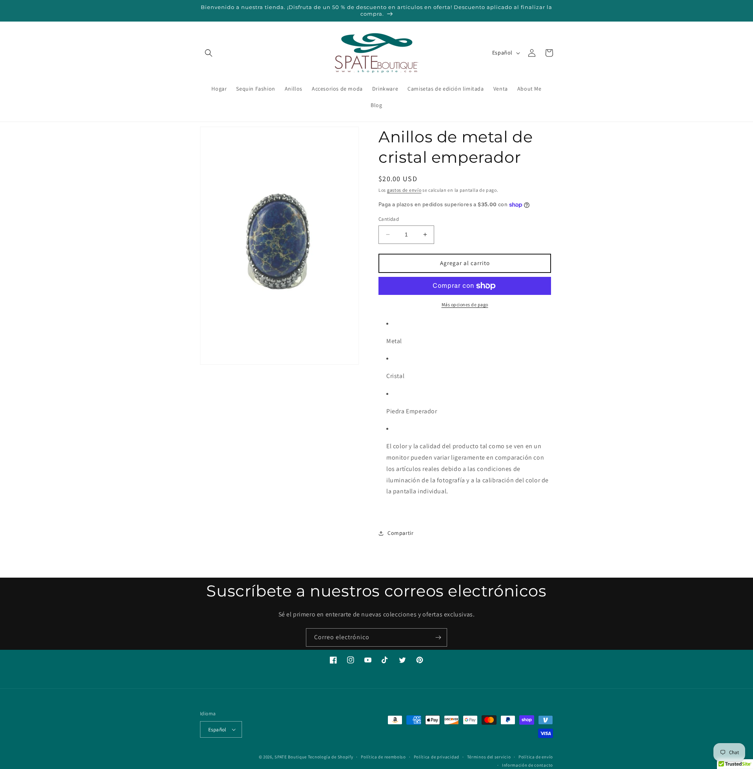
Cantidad (388, 219)
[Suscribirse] (438, 637)
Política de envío (535, 757)
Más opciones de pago (465, 304)
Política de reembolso (383, 757)
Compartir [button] (400, 532)
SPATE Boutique (291, 757)
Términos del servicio (489, 757)
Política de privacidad (436, 757)
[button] (208, 53)
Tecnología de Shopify (330, 757)
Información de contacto (527, 765)
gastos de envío (404, 190)
